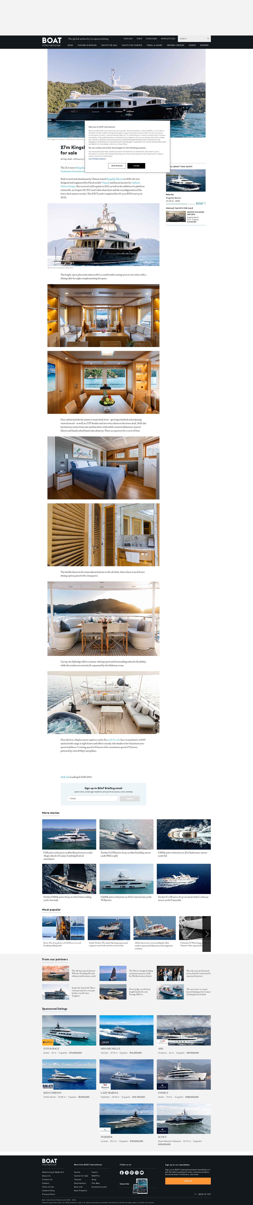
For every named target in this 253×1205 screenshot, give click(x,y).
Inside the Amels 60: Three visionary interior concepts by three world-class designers (83, 991)
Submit (130, 799)
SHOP (139, 39)
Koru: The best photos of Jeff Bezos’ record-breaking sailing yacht (62, 944)
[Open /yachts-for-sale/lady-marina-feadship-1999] (126, 1074)
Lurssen (104, 1141)
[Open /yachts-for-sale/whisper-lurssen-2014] (126, 1118)
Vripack (106, 182)
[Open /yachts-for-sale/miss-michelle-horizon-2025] (126, 1030)
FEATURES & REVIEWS (87, 45)
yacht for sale (114, 739)
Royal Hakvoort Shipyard (169, 1141)
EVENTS (192, 45)
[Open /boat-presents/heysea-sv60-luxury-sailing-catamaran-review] (112, 973)
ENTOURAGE (51, 1048)
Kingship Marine (114, 179)
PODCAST (128, 39)
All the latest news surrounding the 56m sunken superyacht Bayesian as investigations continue (154, 945)
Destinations (80, 1183)
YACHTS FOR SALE (109, 45)
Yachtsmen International (73, 171)
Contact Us (47, 1180)
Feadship (105, 1097)
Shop (94, 1180)
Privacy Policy (48, 1194)
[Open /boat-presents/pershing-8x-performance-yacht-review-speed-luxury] (55, 973)
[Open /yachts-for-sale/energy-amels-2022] (184, 1074)
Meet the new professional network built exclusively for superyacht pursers (198, 973)
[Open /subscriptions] (137, 1187)
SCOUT (162, 1137)
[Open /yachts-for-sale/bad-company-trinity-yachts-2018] (69, 1074)
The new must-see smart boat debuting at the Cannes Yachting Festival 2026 (198, 992)
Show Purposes (117, 166)
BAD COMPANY (52, 1092)
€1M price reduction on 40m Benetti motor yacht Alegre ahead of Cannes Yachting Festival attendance (67, 855)
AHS (160, 1048)
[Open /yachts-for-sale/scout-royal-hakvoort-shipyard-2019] (184, 1118)
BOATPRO (204, 45)
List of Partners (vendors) (97, 159)
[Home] (53, 42)
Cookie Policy (48, 1191)
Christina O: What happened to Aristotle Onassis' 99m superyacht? (198, 944)
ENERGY (163, 1092)
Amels (46, 1053)
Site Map (96, 1183)
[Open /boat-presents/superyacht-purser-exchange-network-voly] (170, 973)
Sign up (188, 1181)
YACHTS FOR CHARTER (132, 45)
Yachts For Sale (81, 1176)
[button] (198, 94)
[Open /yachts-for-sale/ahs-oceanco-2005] (184, 1030)
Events (95, 1172)
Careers (45, 1183)
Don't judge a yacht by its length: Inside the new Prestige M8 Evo (139, 992)
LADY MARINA (109, 1092)
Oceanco (162, 1053)
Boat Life (78, 1187)
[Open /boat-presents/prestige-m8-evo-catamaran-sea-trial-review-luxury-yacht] (112, 991)
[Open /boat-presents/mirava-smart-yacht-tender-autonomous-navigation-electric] (170, 991)
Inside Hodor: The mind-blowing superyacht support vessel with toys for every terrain (108, 944)
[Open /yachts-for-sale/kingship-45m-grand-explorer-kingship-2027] (176, 216)
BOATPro (96, 1176)
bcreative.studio (99, 1187)
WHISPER (106, 1137)
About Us (46, 1176)
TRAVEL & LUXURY (154, 45)
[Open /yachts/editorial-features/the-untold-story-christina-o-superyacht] (200, 928)
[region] (127, 146)
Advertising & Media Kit (53, 1172)
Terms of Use (48, 1187)
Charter (77, 1180)
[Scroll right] (206, 934)
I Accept (136, 166)
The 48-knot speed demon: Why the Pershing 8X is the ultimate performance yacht (84, 973)
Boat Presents (80, 1191)
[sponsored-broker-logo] (47, 1045)
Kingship (80, 167)
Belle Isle (170, 194)
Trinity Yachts (49, 1097)
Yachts (77, 1172)
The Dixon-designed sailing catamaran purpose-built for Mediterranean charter (141, 973)
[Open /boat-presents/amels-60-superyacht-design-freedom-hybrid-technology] (55, 991)
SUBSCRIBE (151, 39)
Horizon (104, 1053)
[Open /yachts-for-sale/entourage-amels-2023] (69, 1030)
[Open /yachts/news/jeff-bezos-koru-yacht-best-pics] (63, 928)
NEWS (70, 45)
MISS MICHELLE (110, 1048)
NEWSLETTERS (168, 39)
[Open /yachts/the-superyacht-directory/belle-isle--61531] (186, 180)
